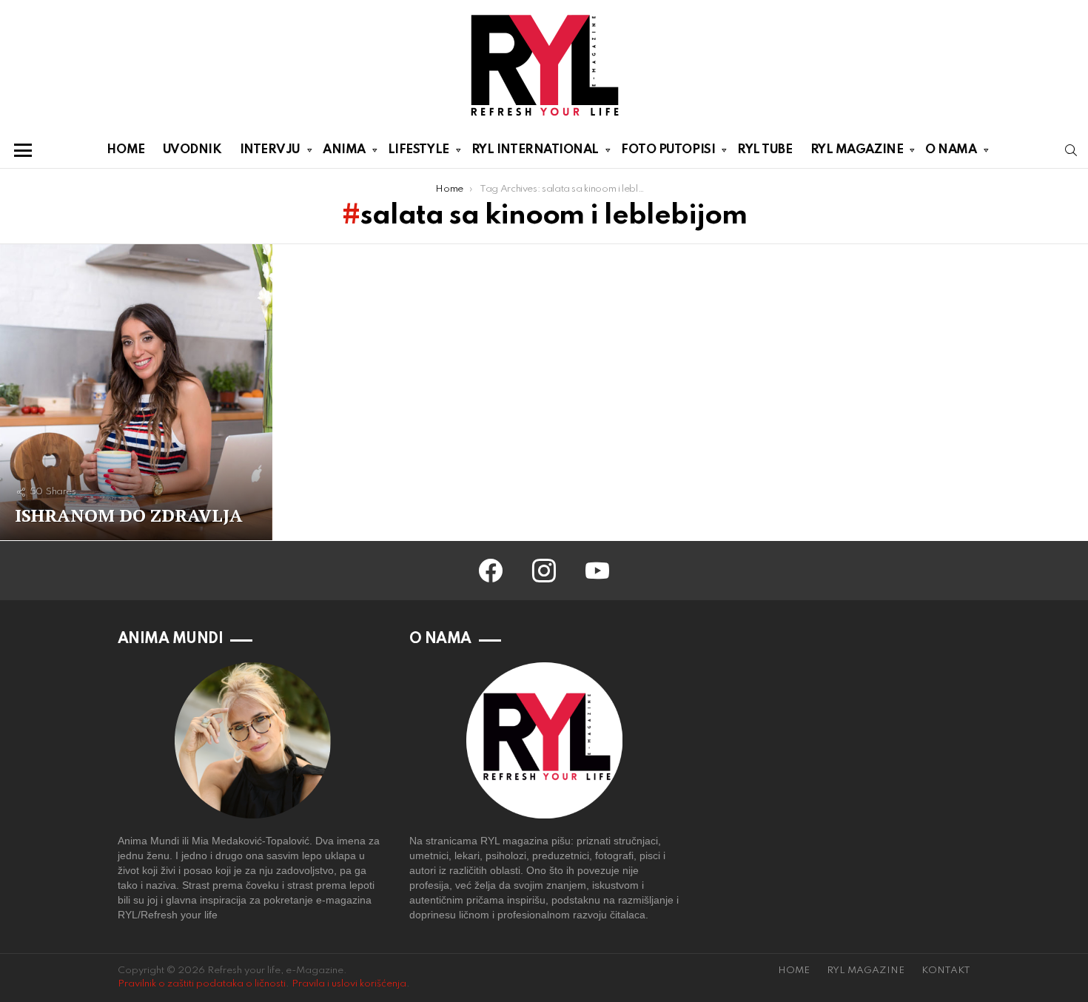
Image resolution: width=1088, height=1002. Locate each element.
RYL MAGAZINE (857, 150)
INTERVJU (270, 150)
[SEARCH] (1071, 150)
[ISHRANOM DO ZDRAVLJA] (136, 392)
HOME (125, 150)
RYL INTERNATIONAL (535, 150)
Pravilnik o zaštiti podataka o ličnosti (202, 984)
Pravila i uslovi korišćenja (349, 984)
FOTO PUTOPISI (668, 150)
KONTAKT (945, 970)
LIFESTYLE (418, 150)
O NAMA (950, 150)
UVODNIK (192, 150)
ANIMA (344, 150)
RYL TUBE (764, 150)
